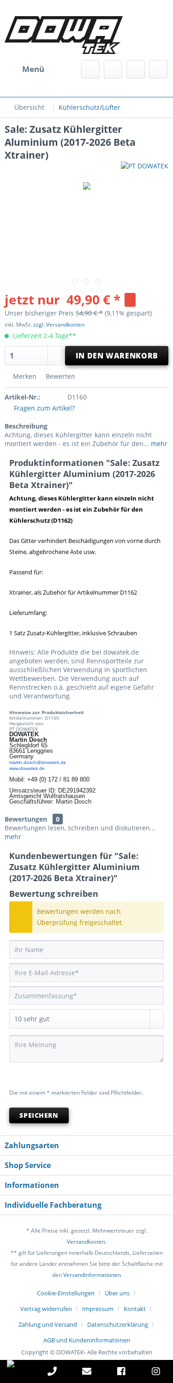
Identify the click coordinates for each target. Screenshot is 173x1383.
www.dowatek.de (27, 768)
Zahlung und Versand (47, 1324)
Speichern (38, 1115)
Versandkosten (86, 1242)
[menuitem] (24, 69)
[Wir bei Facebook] (121, 1373)
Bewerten (59, 376)
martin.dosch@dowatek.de (37, 762)
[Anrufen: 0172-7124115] (52, 1373)
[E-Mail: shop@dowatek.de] (86, 1373)
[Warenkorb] (158, 69)
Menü (33, 69)
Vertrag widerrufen (46, 1309)
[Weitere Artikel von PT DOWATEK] (144, 169)
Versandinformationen (92, 1275)
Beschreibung (26, 426)
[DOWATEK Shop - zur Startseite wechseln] (46, 35)
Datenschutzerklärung (117, 1324)
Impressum (97, 1309)
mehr (158, 443)
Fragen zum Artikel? (43, 408)
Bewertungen (26, 819)
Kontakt (135, 1309)
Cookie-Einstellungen (66, 1293)
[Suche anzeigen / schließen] (90, 69)
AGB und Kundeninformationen (86, 1340)
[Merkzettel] (113, 69)
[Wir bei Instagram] (156, 1373)
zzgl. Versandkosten (58, 324)
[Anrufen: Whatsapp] (17, 1363)
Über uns (117, 1293)
